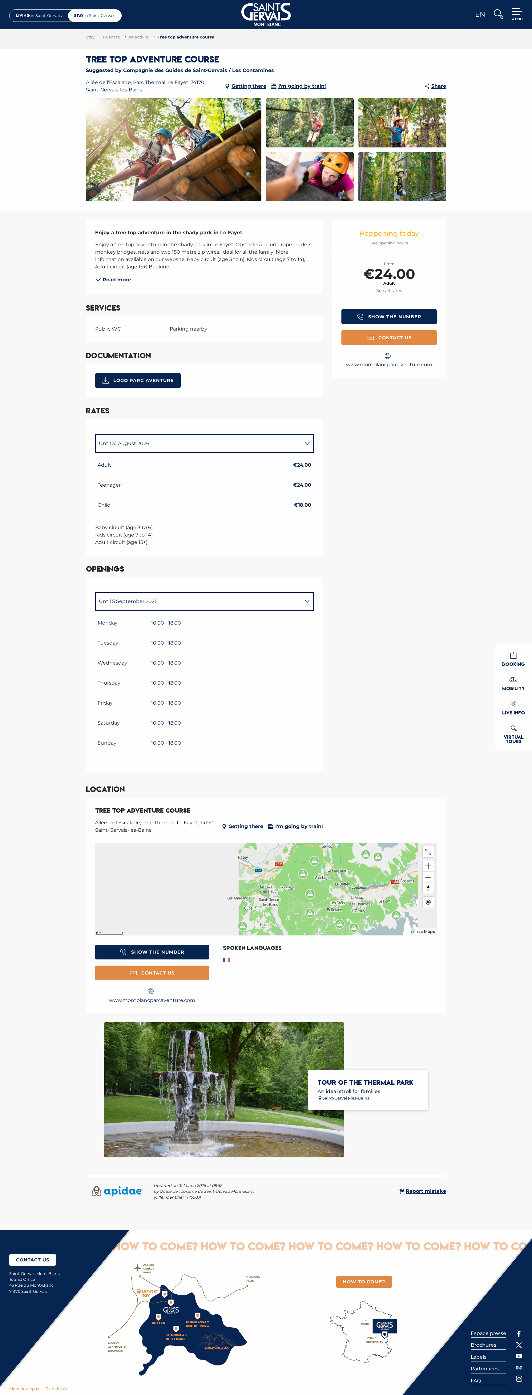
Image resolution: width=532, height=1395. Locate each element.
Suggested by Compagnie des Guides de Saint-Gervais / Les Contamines (180, 70)
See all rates (389, 290)
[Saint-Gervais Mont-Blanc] (266, 14)
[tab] (198, 443)
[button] (498, 15)
